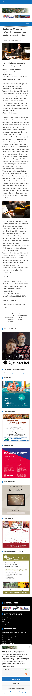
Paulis (19, 307)
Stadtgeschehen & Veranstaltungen (18, 304)
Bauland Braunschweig (9, 636)
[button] (29, 647)
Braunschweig (6, 618)
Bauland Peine (6, 642)
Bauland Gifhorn (7, 640)
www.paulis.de (7, 291)
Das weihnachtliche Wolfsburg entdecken (9, 317)
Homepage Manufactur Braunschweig (14, 633)
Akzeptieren (16, 679)
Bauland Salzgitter (8, 644)
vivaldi (23, 307)
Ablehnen (16, 684)
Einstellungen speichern (16, 688)
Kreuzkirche (15, 307)
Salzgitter (5, 624)
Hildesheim (5, 620)
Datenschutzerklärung (16, 692)
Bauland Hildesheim (8, 638)
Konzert (10, 307)
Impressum (27, 692)
